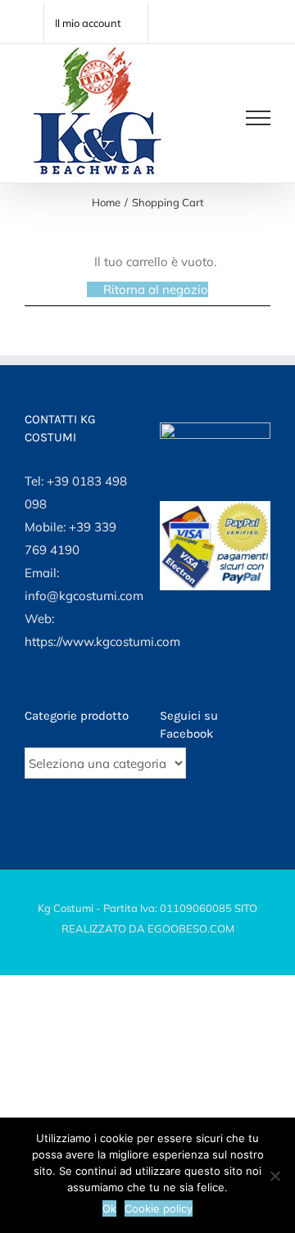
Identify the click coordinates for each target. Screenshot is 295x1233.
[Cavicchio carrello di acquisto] (206, 118)
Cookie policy (159, 1208)
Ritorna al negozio (155, 289)
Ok (109, 1208)
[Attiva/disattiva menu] (258, 118)
